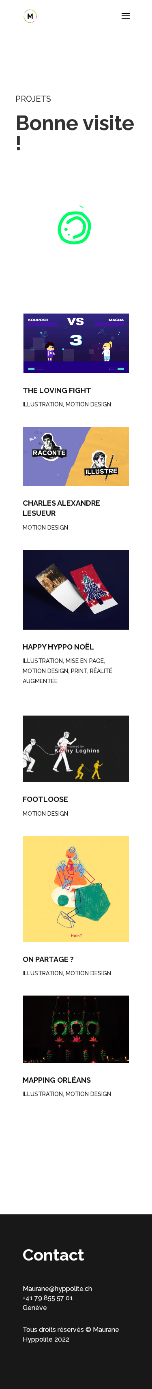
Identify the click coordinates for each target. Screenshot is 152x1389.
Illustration (43, 404)
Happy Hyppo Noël (58, 647)
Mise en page (85, 661)
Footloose (45, 799)
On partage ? (48, 959)
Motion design (88, 404)
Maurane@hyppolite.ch (57, 1289)
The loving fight (57, 390)
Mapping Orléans (57, 1080)
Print (79, 671)
